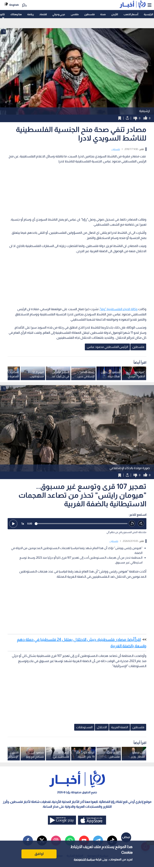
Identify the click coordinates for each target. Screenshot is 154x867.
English (14, 4)
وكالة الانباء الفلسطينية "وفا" (119, 309)
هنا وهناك (16, 14)
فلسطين (89, 14)
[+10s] (141, 523)
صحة (103, 14)
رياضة (30, 14)
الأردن (114, 14)
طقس (75, 14)
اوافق (39, 854)
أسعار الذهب (131, 14)
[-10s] (132, 523)
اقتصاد (43, 14)
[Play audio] (13, 523)
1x (22, 523)
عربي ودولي (58, 14)
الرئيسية (148, 14)
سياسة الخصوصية (84, 859)
